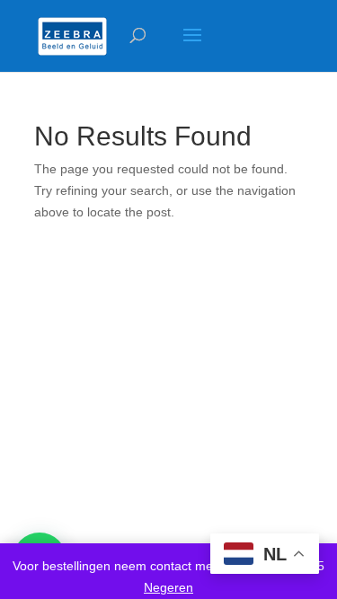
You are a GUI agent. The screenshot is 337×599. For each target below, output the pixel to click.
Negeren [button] (168, 587)
